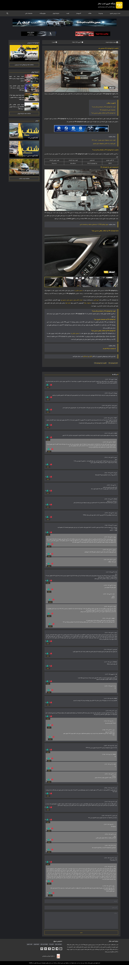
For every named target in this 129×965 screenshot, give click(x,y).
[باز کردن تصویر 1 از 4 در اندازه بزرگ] (81, 255)
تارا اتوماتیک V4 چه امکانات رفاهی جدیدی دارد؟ (103, 113)
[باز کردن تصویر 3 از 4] (91, 282)
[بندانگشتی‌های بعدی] (115, 282)
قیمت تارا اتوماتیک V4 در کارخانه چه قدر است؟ (103, 107)
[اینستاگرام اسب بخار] (60, 948)
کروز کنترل (96, 300)
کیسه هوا (68, 303)
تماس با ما (51, 944)
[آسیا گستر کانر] (38, 34)
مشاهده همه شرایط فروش (24, 113)
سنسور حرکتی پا (78, 290)
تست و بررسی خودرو (115, 13)
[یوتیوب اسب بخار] (53, 948)
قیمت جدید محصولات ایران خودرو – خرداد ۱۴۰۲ (103, 140)
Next (11, 53)
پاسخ (48, 387)
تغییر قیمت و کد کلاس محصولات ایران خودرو (104, 143)
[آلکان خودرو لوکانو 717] (65, 23)
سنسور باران (70, 300)
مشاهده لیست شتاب (24, 178)
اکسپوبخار (78, 13)
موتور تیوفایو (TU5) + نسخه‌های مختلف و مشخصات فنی (94, 224)
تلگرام (90, 356)
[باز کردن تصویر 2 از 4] (72, 282)
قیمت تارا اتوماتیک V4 (99, 363)
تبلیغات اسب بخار (44, 944)
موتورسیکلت (42, 13)
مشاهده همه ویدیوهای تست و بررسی (24, 65)
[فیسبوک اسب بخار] (49, 948)
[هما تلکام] (92, 34)
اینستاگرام (85, 356)
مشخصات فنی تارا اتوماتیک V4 (107, 110)
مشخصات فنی (28, 13)
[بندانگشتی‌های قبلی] (47, 282)
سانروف (89, 303)
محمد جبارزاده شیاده (111, 42)
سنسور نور (63, 300)
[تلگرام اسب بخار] (81, 128)
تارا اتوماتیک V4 (113, 363)
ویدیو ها (101, 13)
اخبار (54, 42)
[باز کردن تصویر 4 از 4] (109, 282)
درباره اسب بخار (58, 944)
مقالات (89, 13)
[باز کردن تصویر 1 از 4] (53, 282)
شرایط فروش (56, 13)
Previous (37, 53)
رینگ (85, 303)
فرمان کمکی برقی (78, 300)
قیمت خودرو (29, 944)
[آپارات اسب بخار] (45, 948)
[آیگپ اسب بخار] (41, 948)
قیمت (67, 13)
